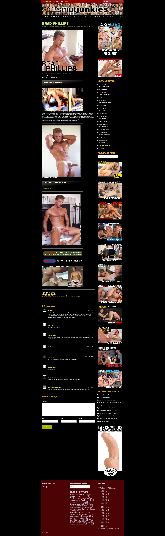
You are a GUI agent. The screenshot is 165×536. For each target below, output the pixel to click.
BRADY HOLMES (103, 124)
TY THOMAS (115, 413)
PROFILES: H (105, 500)
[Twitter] (43, 486)
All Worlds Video (70, 26)
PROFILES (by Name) (105, 487)
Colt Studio (72, 502)
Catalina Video (83, 26)
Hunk (88, 513)
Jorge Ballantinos (112, 418)
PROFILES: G (105, 499)
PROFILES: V (105, 521)
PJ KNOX (101, 148)
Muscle (78, 516)
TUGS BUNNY (103, 121)
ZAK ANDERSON (103, 127)
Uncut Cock (88, 523)
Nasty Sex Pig (73, 518)
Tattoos (81, 522)
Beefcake (77, 496)
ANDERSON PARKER (105, 103)
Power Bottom (81, 518)
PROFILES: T (105, 518)
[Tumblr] (46, 486)
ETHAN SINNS (103, 116)
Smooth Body (78, 296)
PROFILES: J (104, 503)
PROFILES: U (105, 519)
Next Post (90, 299)
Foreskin (88, 505)
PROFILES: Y (105, 525)
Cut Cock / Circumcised (79, 503)
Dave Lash (111, 394)
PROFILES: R (105, 515)
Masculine (73, 516)
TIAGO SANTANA (104, 129)
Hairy (84, 511)
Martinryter (52, 357)
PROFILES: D (105, 494)
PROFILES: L (104, 506)
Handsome (63, 296)
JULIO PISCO (102, 111)
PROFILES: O (105, 511)
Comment (44, 401)
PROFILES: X (105, 524)
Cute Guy (84, 504)
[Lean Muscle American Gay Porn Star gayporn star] (62, 260)
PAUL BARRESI (112, 410)
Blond (72, 500)
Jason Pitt (111, 416)
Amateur (72, 495)
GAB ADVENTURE (104, 87)
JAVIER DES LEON (104, 100)
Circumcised (77, 500)
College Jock (88, 500)
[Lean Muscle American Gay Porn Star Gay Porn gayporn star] (62, 254)
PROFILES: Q (105, 513)
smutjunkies (52, 377)
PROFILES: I (104, 502)
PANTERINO (102, 108)
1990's (51, 26)
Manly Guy (89, 514)
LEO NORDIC (102, 92)
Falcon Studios (57, 28)
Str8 (77, 522)
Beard (72, 496)
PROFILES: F (105, 497)
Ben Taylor (106, 421)
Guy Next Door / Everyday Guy (82, 510)
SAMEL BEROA (103, 89)
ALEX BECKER (103, 132)
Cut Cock (78, 502)
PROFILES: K (105, 505)
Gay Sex (87, 507)
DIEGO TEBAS (103, 140)
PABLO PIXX (102, 143)
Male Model (68, 296)
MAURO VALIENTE (104, 95)
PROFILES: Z (105, 527)
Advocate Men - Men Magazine (59, 26)
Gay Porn (52, 296)
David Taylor (112, 408)
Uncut (80, 524)
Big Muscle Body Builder (80, 498)
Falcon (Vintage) (49, 28)
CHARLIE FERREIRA (105, 145)
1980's (48, 26)
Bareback (87, 495)
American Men (77, 26)
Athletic (44, 296)
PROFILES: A (104, 490)
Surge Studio (63, 28)
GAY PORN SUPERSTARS (108, 489)
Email (62, 418)
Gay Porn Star (57, 296)
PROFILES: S (105, 516)
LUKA (100, 97)
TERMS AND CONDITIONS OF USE (109, 528)
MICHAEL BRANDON (110, 400)
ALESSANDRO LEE (104, 135)
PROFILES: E (105, 496)
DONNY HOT (102, 137)
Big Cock (83, 496)
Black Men (89, 498)
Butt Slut (48, 296)
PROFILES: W (105, 522)
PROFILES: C (105, 493)
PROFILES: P (105, 512)
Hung (83, 513)
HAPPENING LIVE (104, 486)
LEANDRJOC (102, 105)
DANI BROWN (103, 113)
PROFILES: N (105, 509)
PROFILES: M (105, 508)
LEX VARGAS (102, 84)
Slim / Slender (79, 520)
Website (81, 418)
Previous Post (48, 299)
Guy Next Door (78, 509)
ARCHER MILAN (103, 119)
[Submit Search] (104, 1)
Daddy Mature (81, 505)
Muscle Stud (73, 296)
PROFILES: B (105, 492)
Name (43, 418)
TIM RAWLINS (106, 397)
